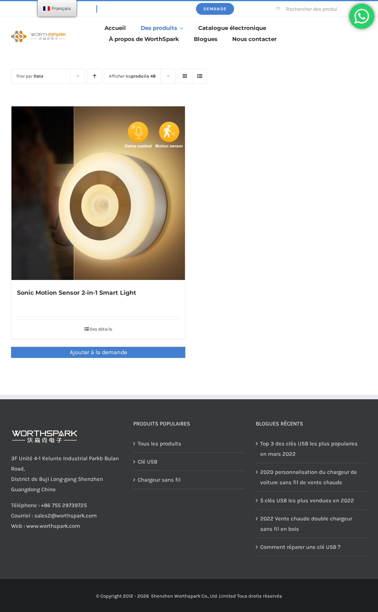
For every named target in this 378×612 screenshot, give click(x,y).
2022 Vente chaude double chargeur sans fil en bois (306, 523)
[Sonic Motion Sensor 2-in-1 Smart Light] (98, 193)
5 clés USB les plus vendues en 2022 (307, 500)
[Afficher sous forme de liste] (199, 76)
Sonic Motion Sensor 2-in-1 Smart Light (76, 292)
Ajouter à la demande (98, 352)
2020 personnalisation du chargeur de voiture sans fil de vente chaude (308, 477)
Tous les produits (159, 443)
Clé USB (147, 461)
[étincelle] (38, 33)
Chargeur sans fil (159, 479)
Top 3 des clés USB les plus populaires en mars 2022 (309, 448)
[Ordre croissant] (94, 76)
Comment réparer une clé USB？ (301, 547)
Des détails (101, 329)
